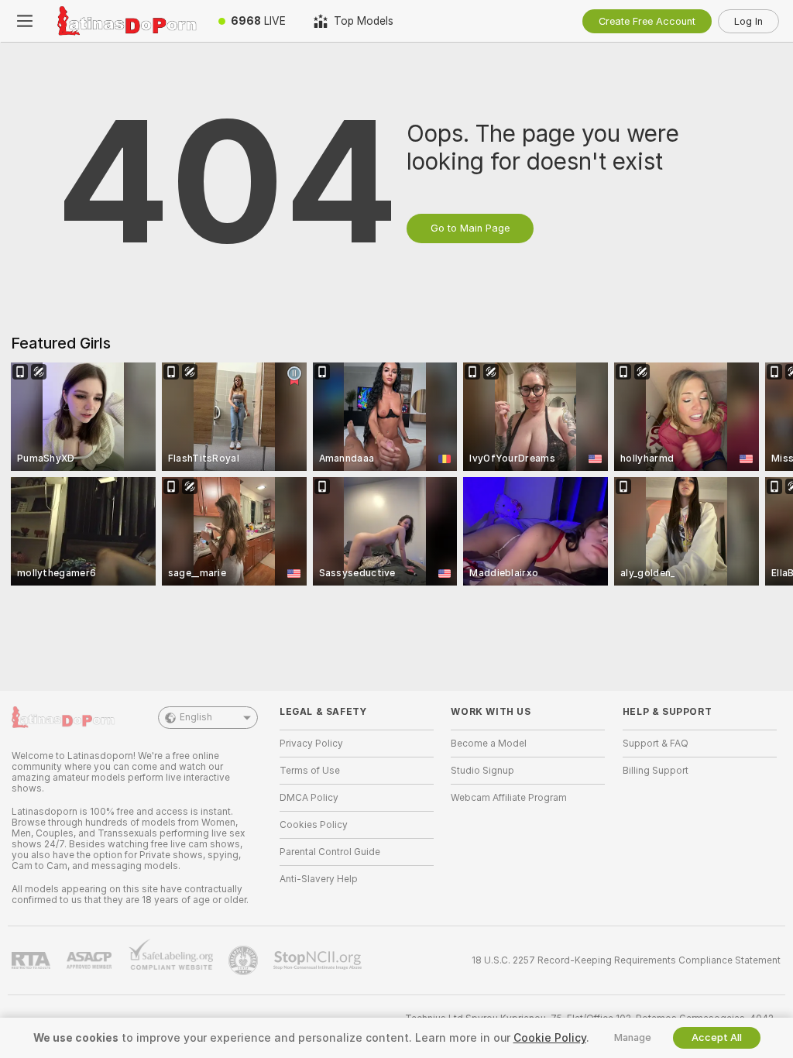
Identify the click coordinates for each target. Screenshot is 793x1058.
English (196, 717)
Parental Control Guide (330, 852)
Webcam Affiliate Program (509, 797)
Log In (748, 21)
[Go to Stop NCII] (319, 960)
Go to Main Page (470, 228)
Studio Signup (482, 770)
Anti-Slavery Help (319, 879)
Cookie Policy (549, 1038)
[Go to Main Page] (127, 21)
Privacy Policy (311, 743)
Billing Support (655, 770)
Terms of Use (310, 770)
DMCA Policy (309, 797)
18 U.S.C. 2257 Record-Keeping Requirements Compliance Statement (626, 960)
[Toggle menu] (25, 21)
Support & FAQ (655, 743)
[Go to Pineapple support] (244, 960)
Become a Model (489, 743)
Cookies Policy (314, 824)
